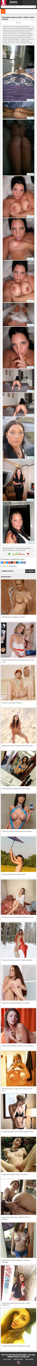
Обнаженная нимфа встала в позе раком (15, 1174)
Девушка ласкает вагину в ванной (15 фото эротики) (15, 1218)
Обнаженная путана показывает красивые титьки (17, 917)
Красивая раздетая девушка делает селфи (16, 788)
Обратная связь (18, 1359)
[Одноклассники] (4, 562)
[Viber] (25, 562)
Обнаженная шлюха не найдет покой (13, 874)
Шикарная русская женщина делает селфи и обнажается (16, 1304)
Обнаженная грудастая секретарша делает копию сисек (18, 661)
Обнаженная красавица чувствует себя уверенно (18, 1046)
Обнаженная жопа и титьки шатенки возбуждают (17, 746)
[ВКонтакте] (2, 562)
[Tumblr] (22, 562)
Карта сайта (7, 1359)
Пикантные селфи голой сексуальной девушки (17, 831)
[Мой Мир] (7, 562)
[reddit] (14, 562)
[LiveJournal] (17, 562)
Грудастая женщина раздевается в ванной (15, 1003)
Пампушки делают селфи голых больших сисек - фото (17, 1090)
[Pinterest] (9, 562)
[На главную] (11, 2)
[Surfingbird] (19, 562)
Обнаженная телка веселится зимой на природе (17, 960)
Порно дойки (29, 1359)
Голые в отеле (12, 566)
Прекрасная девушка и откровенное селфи (16, 1346)
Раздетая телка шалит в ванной (12, 703)
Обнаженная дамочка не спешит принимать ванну (18, 1131)
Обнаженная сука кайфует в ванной (13, 617)
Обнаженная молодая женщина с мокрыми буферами (15, 1261)
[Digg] (12, 562)
